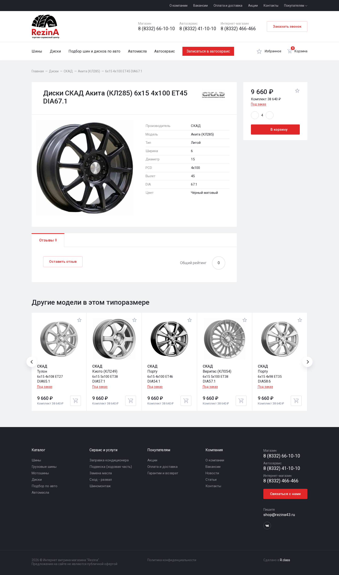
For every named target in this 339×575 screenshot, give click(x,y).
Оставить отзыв (63, 261)
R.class (285, 560)
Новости (212, 473)
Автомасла (137, 51)
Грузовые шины (44, 467)
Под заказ (258, 104)
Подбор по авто (44, 486)
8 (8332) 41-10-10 (197, 28)
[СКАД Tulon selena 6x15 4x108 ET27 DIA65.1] (59, 339)
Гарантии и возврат (162, 473)
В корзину (279, 129)
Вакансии (200, 5)
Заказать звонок (287, 26)
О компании (178, 5)
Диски (55, 51)
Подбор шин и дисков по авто (94, 51)
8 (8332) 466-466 (238, 28)
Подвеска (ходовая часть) (110, 467)
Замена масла (100, 473)
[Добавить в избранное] (297, 91)
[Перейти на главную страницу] (45, 26)
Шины (37, 51)
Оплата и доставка (228, 5)
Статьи (211, 480)
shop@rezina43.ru (279, 514)
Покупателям (294, 5)
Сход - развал (100, 480)
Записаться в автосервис (208, 51)
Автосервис (164, 51)
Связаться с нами (285, 494)
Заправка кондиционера (109, 460)
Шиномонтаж (100, 486)
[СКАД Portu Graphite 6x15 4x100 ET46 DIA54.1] (169, 339)
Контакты (271, 5)
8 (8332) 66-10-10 (156, 28)
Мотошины (40, 473)
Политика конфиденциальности (171, 560)
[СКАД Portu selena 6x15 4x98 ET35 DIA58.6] (280, 339)
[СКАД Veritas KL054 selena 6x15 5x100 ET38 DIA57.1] (225, 339)
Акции (253, 5)
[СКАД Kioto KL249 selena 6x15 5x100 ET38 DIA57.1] (114, 339)
